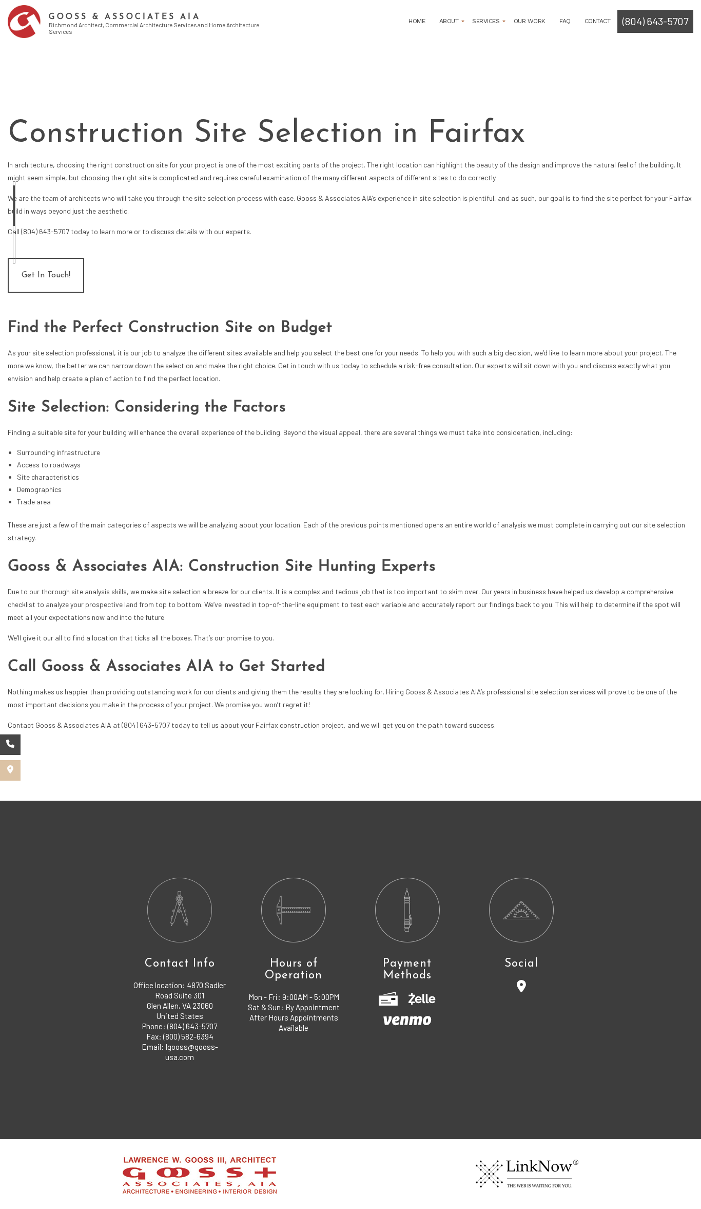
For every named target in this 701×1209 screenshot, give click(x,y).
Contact (598, 21)
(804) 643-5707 (655, 21)
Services (485, 21)
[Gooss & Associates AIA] (24, 21)
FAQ (565, 21)
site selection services (561, 691)
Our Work (530, 21)
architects (84, 198)
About (449, 21)
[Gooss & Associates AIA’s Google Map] (10, 770)
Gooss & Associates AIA (124, 17)
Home (416, 21)
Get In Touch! (46, 275)
